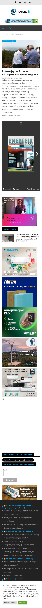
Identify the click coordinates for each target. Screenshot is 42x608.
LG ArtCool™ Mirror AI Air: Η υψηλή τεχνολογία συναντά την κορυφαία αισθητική (28, 236)
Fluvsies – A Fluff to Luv (13, 575)
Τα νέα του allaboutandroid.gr (20, 559)
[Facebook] (15, 2)
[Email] (25, 2)
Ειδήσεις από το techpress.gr (20, 531)
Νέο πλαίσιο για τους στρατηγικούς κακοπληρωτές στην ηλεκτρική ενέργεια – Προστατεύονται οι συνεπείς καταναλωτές (20, 551)
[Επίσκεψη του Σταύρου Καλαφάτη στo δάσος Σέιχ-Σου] (21, 54)
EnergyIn (15, 78)
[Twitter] (20, 2)
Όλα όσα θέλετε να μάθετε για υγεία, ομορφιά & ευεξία (19, 506)
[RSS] (29, 2)
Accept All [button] (22, 603)
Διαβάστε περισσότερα (11, 115)
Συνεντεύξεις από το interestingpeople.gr (15, 580)
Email (5, 470)
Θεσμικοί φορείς (9, 41)
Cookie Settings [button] (9, 603)
